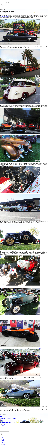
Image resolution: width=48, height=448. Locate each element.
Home (3, 439)
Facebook (3, 424)
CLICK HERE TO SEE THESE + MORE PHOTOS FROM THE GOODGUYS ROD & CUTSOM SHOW (16, 412)
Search (3, 437)
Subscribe (3, 444)
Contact (3, 442)
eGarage (1, 2)
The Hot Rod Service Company (36, 348)
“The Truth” (15, 378)
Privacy (3, 446)
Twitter (3, 425)
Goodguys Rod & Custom (4, 16)
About (3, 441)
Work (3, 5)
